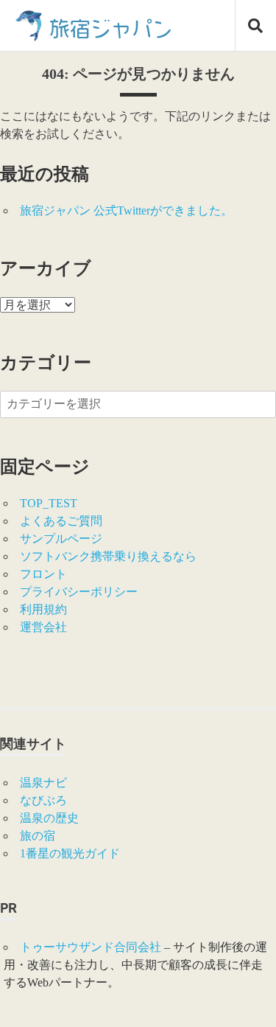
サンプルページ (61, 538)
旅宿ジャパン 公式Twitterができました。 (126, 210)
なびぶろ (43, 800)
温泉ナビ (43, 782)
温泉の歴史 (49, 818)
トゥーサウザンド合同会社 (90, 947)
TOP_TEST (48, 503)
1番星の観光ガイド (70, 853)
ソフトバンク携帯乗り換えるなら (108, 556)
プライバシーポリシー (79, 591)
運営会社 (43, 627)
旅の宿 (37, 835)
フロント (43, 574)
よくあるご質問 (61, 521)
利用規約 (43, 609)
